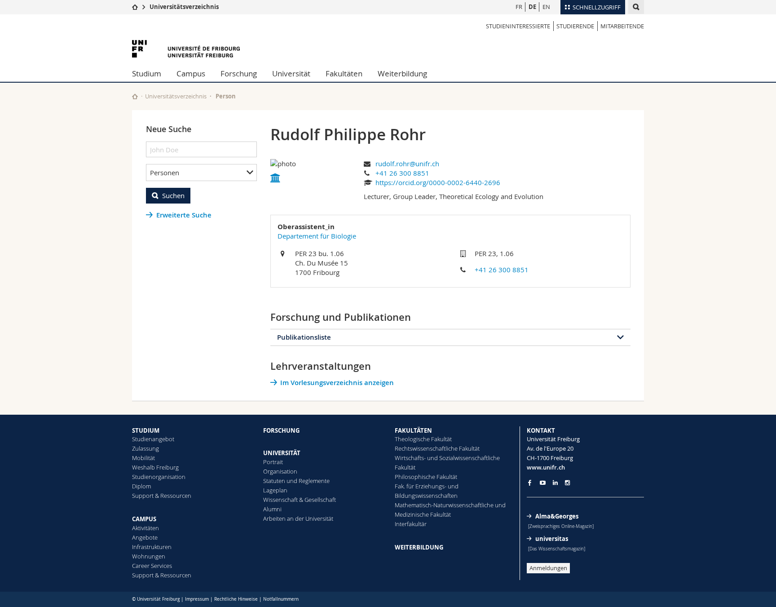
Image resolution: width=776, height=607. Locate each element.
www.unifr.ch (546, 467)
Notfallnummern (281, 599)
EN (546, 7)
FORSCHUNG (281, 430)
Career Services (152, 566)
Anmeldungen (548, 568)
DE (532, 7)
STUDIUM (145, 430)
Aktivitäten (145, 528)
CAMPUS (144, 519)
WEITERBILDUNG (419, 547)
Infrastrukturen (152, 547)
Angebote (145, 537)
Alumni (272, 509)
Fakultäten (344, 73)
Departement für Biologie (317, 235)
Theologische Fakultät (423, 439)
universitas (551, 539)
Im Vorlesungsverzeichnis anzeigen (337, 382)
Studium (146, 73)
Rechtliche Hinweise (236, 599)
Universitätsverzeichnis (184, 7)
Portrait (273, 462)
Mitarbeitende (622, 26)
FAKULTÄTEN (413, 430)
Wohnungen (148, 556)
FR (519, 7)
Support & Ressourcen (161, 496)
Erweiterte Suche (184, 215)
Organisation (280, 471)
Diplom (141, 486)
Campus (190, 73)
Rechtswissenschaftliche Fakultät (437, 448)
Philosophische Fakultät (426, 477)
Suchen (173, 195)
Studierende (575, 26)
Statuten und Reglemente (296, 481)
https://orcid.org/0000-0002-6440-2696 (437, 182)
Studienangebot (153, 439)
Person (226, 96)
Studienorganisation (158, 477)
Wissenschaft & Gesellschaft (299, 500)
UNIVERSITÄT (281, 453)
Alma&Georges (556, 516)
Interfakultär (411, 524)
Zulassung (145, 448)
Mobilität (143, 458)
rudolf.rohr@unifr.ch (407, 163)
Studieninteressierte (518, 26)
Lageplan (275, 490)
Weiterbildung (402, 73)
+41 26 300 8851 (402, 172)
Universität (291, 73)
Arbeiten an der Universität (298, 518)
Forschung (238, 73)
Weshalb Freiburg (155, 467)
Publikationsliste (304, 337)
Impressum (197, 599)
